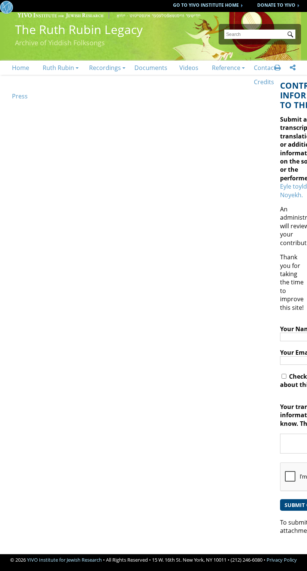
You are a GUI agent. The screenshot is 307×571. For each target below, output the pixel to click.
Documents (150, 68)
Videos (188, 68)
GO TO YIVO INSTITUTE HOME (206, 5)
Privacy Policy (282, 559)
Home (20, 68)
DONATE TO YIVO (276, 5)
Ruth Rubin (58, 68)
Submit (291, 35)
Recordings (105, 68)
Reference (226, 68)
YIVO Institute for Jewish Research (64, 559)
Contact (265, 68)
